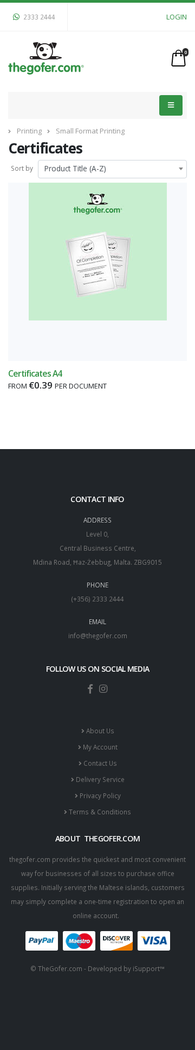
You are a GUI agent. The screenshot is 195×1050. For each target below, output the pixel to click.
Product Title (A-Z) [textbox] (75, 168)
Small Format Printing (90, 131)
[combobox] (112, 169)
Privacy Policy (99, 795)
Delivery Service (99, 779)
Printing (29, 131)
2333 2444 (38, 16)
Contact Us (99, 763)
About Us (99, 730)
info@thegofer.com (97, 635)
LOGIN (176, 17)
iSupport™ (149, 968)
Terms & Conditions (99, 811)
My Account (99, 747)
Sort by (22, 168)
